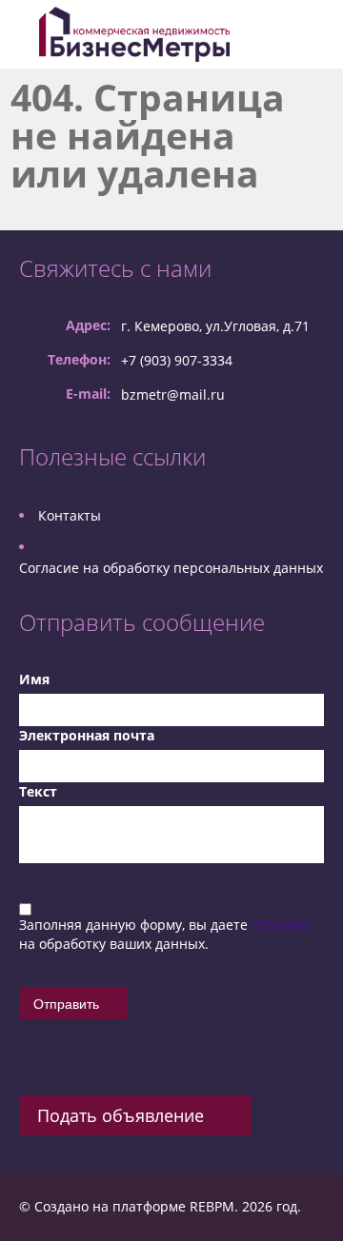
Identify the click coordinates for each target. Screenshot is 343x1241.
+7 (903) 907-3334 (176, 360)
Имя (34, 679)
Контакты (69, 515)
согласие (281, 925)
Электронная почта (86, 735)
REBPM (212, 1206)
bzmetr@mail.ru (173, 394)
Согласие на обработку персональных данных (171, 568)
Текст (38, 791)
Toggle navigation (24, 34)
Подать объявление (120, 1115)
